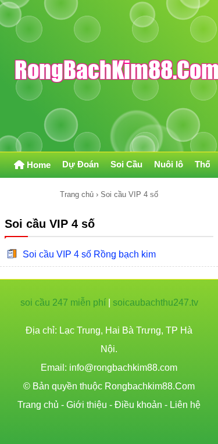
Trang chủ (77, 194)
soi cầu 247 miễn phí (63, 302)
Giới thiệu (86, 405)
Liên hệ (185, 405)
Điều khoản (138, 405)
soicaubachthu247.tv (155, 302)
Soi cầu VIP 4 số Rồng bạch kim (89, 254)
